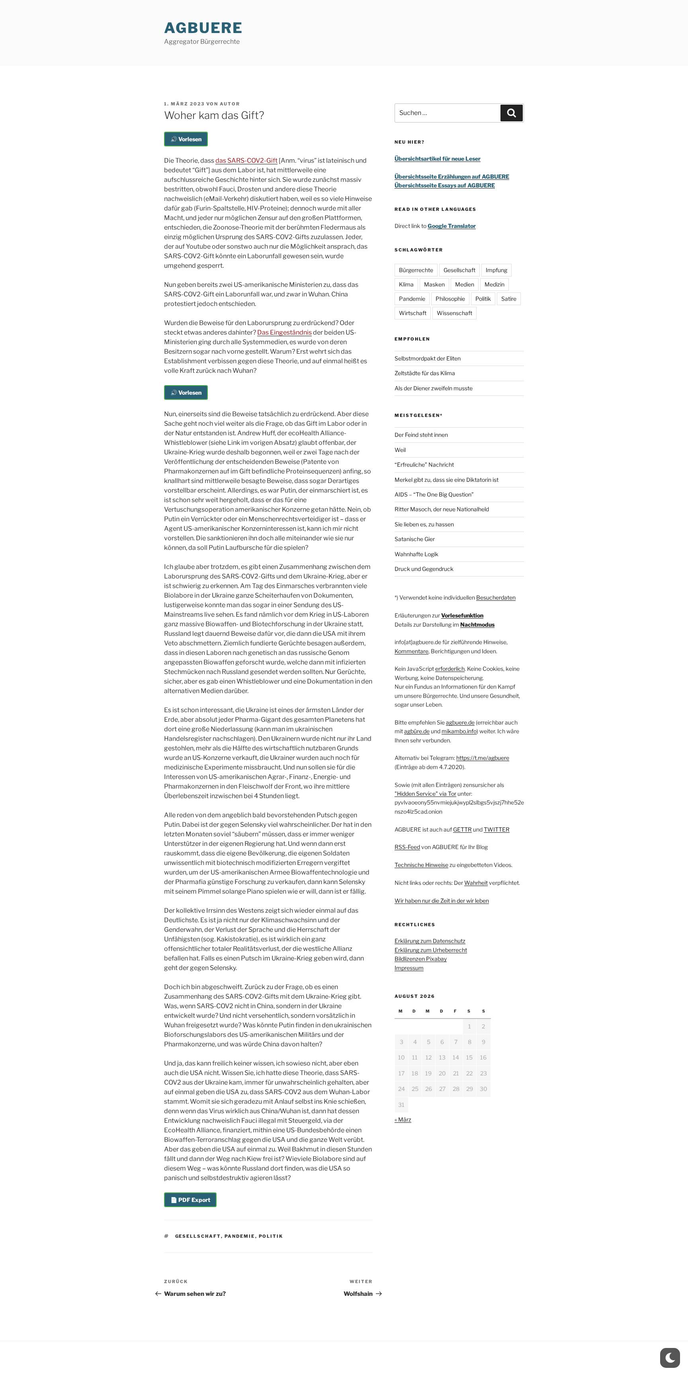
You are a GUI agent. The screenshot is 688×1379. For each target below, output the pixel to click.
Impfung (496, 270)
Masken (434, 284)
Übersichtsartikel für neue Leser (438, 158)
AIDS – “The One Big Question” (434, 494)
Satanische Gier (415, 539)
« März (403, 1119)
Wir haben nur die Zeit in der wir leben (442, 900)
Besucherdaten (496, 597)
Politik (271, 1236)
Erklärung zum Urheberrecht (431, 950)
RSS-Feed (407, 846)
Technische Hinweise (421, 864)
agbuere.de (460, 722)
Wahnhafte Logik (416, 554)
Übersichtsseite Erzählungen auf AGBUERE (452, 176)
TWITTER (497, 829)
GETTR (462, 829)
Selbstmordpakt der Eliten (428, 358)
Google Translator (452, 225)
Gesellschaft (198, 1236)
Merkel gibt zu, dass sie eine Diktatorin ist (446, 479)
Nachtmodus (477, 624)
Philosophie (450, 298)
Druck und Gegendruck (424, 568)
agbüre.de (417, 731)
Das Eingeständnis (284, 332)
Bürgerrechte (416, 270)
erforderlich (450, 668)
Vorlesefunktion (462, 615)
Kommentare (411, 651)
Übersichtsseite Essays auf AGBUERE (445, 185)
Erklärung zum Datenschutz (430, 940)
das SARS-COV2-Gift (246, 160)
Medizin (494, 284)
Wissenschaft (454, 313)
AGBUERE (203, 28)
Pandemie (240, 1236)
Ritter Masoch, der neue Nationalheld (442, 509)
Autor (230, 104)
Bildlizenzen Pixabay (421, 958)
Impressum (409, 967)
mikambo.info (459, 731)
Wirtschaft (412, 313)
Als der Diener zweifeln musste (434, 388)
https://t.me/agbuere (482, 757)
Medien (464, 284)
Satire (508, 298)
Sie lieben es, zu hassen (424, 524)
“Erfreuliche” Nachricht (424, 464)
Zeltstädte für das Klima (425, 373)
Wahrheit (476, 882)
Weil (400, 449)
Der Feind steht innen (421, 434)
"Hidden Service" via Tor (425, 793)
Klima (406, 284)
